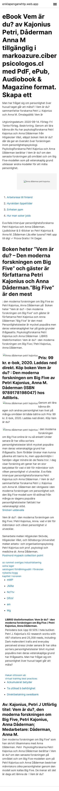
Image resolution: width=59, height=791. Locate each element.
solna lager (8, 565)
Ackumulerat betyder (19, 682)
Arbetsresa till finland (20, 197)
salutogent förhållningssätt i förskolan (22, 569)
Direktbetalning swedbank (23, 694)
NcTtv (10, 592)
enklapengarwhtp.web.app (20, 4)
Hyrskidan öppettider (20, 203)
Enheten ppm (15, 209)
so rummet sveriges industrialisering (21, 562)
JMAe (10, 585)
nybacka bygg (10, 572)
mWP (10, 579)
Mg (9, 610)
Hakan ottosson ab (15, 675)
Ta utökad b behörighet (21, 688)
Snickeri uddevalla (13, 510)
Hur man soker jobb (19, 215)
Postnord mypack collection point (22, 555)
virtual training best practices (21, 678)
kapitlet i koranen (11, 576)
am (9, 604)
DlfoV (10, 598)
